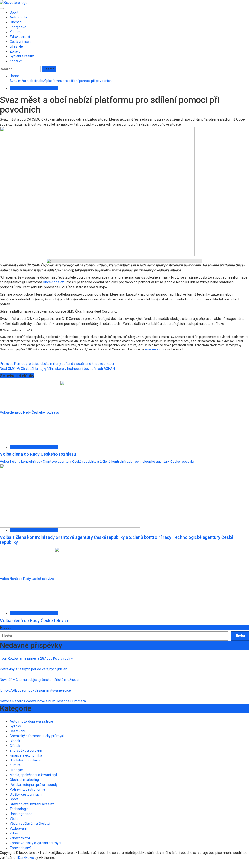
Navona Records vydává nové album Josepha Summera (43, 701)
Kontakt (16, 61)
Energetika (18, 27)
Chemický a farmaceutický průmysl (37, 736)
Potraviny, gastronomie (27, 789)
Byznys (15, 726)
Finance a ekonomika (26, 755)
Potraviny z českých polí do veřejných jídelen (33, 669)
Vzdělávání (18, 828)
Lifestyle (16, 46)
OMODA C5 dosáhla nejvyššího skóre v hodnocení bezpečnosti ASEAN (57, 369)
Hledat (5, 628)
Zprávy (15, 51)
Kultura (15, 32)
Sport (14, 12)
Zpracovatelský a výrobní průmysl (35, 843)
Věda (14, 819)
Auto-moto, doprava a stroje (31, 721)
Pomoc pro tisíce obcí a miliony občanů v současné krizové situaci (57, 364)
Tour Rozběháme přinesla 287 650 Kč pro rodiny (36, 658)
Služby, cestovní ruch (26, 794)
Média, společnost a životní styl (33, 775)
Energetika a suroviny (26, 750)
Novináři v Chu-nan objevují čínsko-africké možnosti (39, 680)
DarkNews (26, 858)
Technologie (19, 809)
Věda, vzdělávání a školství (30, 823)
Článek (15, 741)
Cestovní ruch (20, 42)
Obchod (16, 22)
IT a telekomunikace (25, 760)
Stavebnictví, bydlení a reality (32, 804)
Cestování (17, 731)
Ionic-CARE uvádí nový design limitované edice (35, 690)
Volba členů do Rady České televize (27, 578)
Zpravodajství (20, 848)
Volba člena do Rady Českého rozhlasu (29, 412)
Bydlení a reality (22, 56)
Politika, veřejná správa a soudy (34, 88)
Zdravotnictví (20, 37)
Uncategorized (21, 814)
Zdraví (14, 833)
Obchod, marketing (24, 780)
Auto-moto (18, 17)
